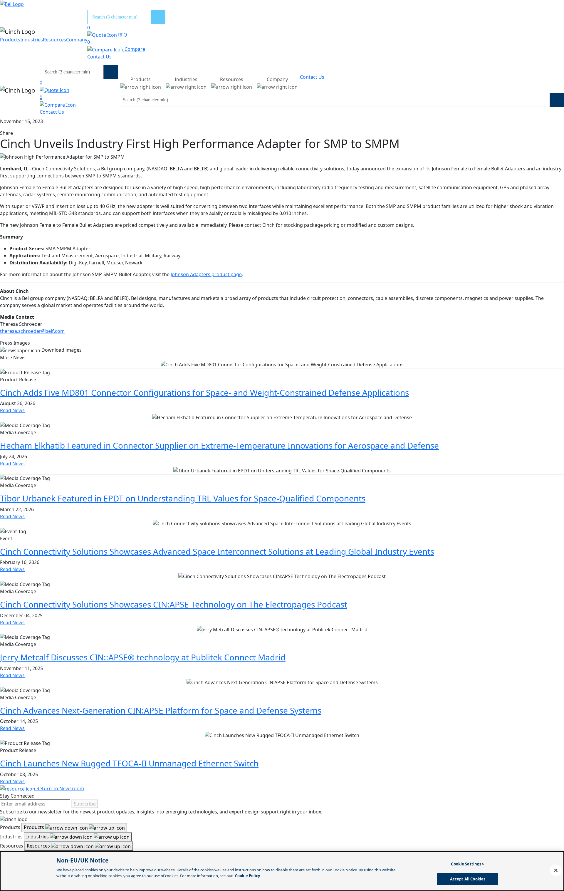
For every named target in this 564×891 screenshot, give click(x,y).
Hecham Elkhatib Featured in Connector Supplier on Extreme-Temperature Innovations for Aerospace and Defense (219, 445)
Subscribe (85, 804)
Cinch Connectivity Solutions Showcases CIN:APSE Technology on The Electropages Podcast (173, 604)
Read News (12, 410)
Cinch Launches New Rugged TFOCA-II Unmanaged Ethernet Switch (129, 763)
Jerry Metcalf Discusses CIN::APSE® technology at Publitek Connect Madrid (143, 657)
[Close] (556, 870)
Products (10, 39)
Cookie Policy (247, 875)
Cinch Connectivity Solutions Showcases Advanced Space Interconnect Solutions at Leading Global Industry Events (217, 551)
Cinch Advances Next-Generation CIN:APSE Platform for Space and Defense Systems (160, 710)
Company (76, 39)
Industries (31, 39)
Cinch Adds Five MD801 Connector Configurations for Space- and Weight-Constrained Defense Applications (204, 392)
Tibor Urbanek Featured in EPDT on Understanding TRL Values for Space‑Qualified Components (182, 498)
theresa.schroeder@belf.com (32, 331)
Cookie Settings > (467, 864)
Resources (54, 39)
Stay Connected (17, 796)
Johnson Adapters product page (206, 274)
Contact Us (99, 56)
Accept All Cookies (467, 878)
